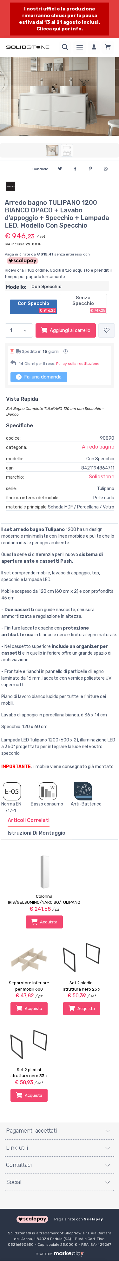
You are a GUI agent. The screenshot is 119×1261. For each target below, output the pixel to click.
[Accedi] (94, 47)
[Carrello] (108, 47)
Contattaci (19, 1164)
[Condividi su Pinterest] (90, 167)
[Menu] (79, 47)
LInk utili (17, 1147)
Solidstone (101, 477)
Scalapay (93, 1219)
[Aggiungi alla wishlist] (106, 330)
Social (13, 1182)
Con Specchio (37, 307)
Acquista (48, 922)
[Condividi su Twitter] (60, 167)
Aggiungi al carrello (70, 330)
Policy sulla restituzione (77, 363)
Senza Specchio (88, 304)
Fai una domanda (42, 377)
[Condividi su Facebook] (75, 167)
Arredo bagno (98, 447)
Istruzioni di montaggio (36, 833)
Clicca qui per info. (59, 29)
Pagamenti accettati (31, 1130)
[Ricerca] (65, 47)
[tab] (28, 820)
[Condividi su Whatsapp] (105, 168)
